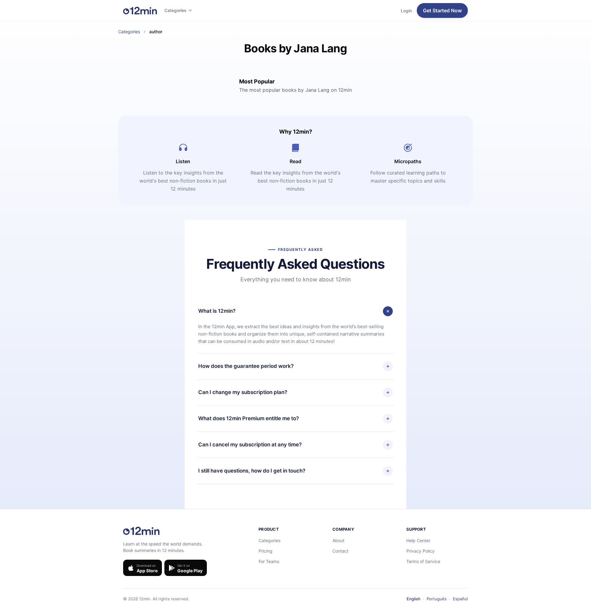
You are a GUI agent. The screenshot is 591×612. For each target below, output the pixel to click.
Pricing (265, 551)
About (338, 540)
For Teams (269, 561)
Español (460, 598)
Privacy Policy (420, 551)
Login (406, 10)
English (413, 598)
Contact (340, 551)
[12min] (140, 10)
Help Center (418, 540)
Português (437, 598)
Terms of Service (423, 561)
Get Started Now (442, 10)
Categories (175, 10)
